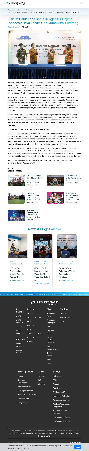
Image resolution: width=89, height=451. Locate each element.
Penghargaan (23, 402)
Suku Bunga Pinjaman (61, 417)
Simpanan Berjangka (35, 317)
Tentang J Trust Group (27, 395)
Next (77, 52)
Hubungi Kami (58, 376)
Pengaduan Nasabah (61, 400)
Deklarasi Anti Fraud (60, 392)
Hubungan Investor (25, 391)
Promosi (56, 384)
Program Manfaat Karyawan (50, 340)
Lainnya (30, 341)
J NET (18, 316)
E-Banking (20, 310)
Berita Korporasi (14, 27)
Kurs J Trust (31, 337)
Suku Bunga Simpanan (61, 421)
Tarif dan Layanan (34, 333)
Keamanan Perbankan (61, 396)
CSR (39, 380)
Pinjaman (30, 325)
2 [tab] (45, 77)
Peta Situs (57, 388)
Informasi (41, 384)
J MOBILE (20, 327)
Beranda (11, 10)
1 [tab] (43, 77)
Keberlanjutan (23, 398)
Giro (29, 321)
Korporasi (29, 10)
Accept (77, 447)
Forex (29, 329)
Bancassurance (66, 317)
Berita (20, 10)
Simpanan (31, 313)
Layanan (63, 313)
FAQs (55, 380)
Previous (11, 52)
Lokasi (20, 376)
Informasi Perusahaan (26, 387)
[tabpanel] (44, 54)
